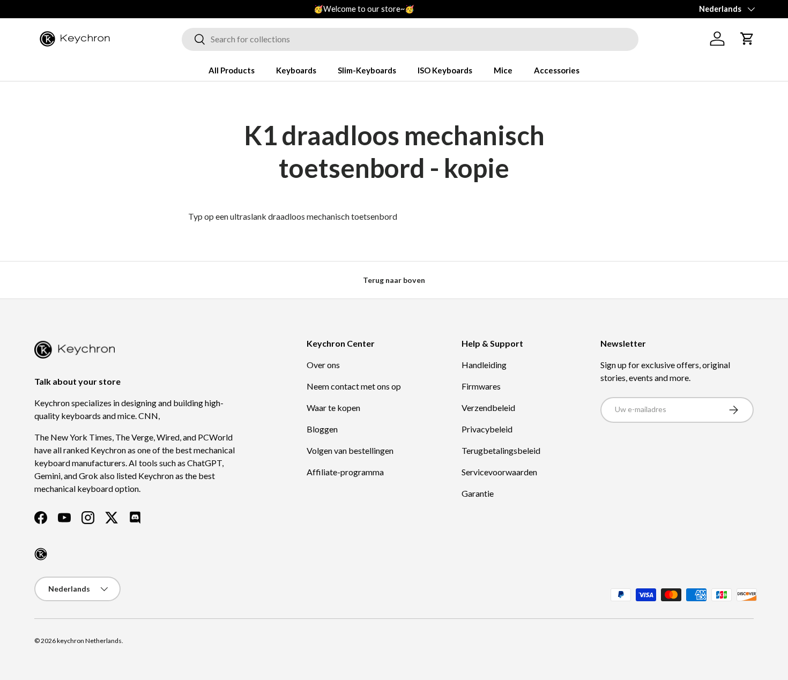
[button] (747, 38)
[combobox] (410, 38)
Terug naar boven (394, 280)
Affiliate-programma (345, 472)
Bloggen (322, 429)
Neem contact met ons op (354, 386)
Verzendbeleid (488, 407)
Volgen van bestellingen (350, 450)
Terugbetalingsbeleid (501, 450)
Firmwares (481, 386)
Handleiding (484, 365)
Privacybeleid (487, 429)
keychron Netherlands (89, 641)
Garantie (478, 493)
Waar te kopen (333, 407)
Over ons (323, 365)
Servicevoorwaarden (499, 472)
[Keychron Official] (41, 554)
